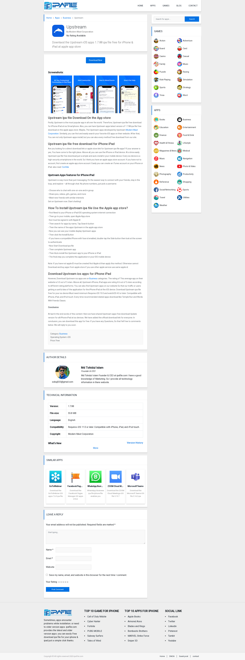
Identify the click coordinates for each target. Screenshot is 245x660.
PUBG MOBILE (94, 631)
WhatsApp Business (96, 486)
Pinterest (172, 631)
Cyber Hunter (93, 621)
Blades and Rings (136, 626)
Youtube (172, 640)
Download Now (95, 60)
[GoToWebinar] (55, 476)
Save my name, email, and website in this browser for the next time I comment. (88, 575)
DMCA (172, 656)
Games (166, 6)
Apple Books (134, 616)
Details (56, 502)
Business (67, 18)
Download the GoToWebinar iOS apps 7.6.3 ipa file (55, 493)
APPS (153, 6)
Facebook (173, 616)
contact (193, 6)
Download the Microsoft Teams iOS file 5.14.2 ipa (135, 493)
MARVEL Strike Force (138, 636)
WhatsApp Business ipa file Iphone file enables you (95, 493)
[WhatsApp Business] (95, 476)
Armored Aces (135, 621)
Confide (65, 167)
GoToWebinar (55, 486)
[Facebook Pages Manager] (75, 476)
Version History (135, 442)
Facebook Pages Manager (79, 486)
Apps (57, 18)
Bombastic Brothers (137, 631)
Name (49, 549)
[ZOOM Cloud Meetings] (116, 476)
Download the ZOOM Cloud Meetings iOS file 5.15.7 (115, 493)
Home (140, 6)
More (95, 448)
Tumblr (171, 636)
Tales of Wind (94, 640)
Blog (179, 6)
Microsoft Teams (135, 486)
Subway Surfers (95, 636)
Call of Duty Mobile (96, 616)
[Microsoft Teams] (136, 476)
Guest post (183, 656)
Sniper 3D (133, 640)
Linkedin (172, 626)
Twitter (171, 621)
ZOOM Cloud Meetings (118, 486)
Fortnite (91, 626)
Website (50, 567)
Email (49, 558)
